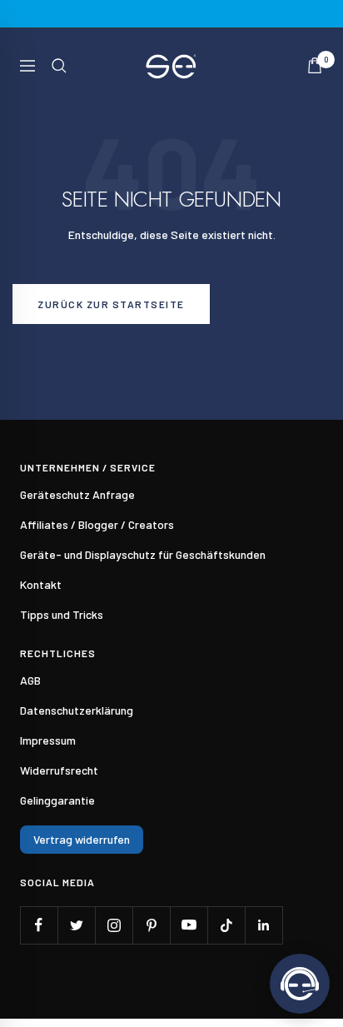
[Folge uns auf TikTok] (226, 925)
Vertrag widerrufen (81, 839)
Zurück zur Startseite (111, 304)
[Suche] (59, 65)
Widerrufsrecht (59, 770)
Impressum (48, 740)
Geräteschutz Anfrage (77, 494)
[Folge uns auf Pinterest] (151, 925)
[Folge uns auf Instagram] (113, 925)
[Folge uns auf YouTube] (188, 925)
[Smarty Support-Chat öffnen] (300, 984)
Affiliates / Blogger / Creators (97, 524)
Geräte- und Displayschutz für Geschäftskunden (143, 554)
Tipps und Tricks (61, 614)
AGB (30, 680)
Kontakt (41, 584)
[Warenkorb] (314, 65)
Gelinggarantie (57, 800)
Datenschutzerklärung (76, 710)
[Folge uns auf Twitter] (76, 925)
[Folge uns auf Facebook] (38, 925)
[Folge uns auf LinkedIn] (263, 925)
